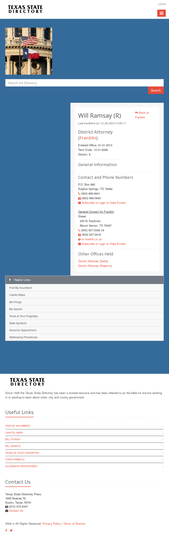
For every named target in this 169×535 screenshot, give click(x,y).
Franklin (87, 138)
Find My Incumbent (20, 287)
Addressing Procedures (23, 337)
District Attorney (88, 261)
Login (162, 4)
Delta (104, 261)
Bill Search (15, 309)
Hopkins (106, 266)
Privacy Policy (51, 523)
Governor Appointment (22, 330)
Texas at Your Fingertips (23, 316)
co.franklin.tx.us (91, 239)
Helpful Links (22, 280)
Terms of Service (74, 523)
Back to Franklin (142, 114)
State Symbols (17, 323)
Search (156, 90)
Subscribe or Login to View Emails (103, 203)
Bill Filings (15, 302)
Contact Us (16, 510)
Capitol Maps (17, 294)
